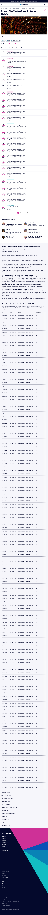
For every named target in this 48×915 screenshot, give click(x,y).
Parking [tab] (9, 36)
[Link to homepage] (24, 4)
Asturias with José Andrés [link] (7, 798)
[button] (3, 41)
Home (2, 8)
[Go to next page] (32, 213)
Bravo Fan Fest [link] (5, 810)
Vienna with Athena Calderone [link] (8, 813)
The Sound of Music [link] (6, 801)
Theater (6, 8)
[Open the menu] (1, 4)
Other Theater (12, 8)
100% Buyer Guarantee (29, 1)
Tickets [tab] (4, 36)
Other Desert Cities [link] (6, 825)
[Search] (45, 4)
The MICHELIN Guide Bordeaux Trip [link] (9, 807)
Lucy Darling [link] (4, 816)
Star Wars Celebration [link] (6, 795)
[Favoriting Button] (45, 10)
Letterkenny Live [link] (5, 819)
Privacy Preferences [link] (6, 905)
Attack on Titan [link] (5, 822)
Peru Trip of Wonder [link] (6, 804)
